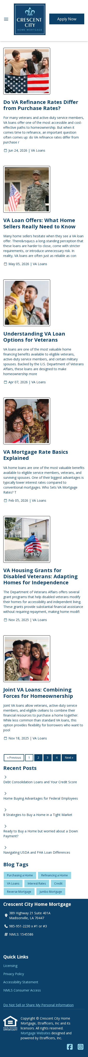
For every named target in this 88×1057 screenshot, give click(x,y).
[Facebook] (70, 1047)
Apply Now (66, 19)
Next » (69, 758)
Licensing (10, 965)
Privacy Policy (13, 974)
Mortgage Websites (36, 1033)
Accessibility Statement (20, 982)
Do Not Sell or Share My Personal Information (38, 1005)
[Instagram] (81, 1047)
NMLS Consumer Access (22, 990)
